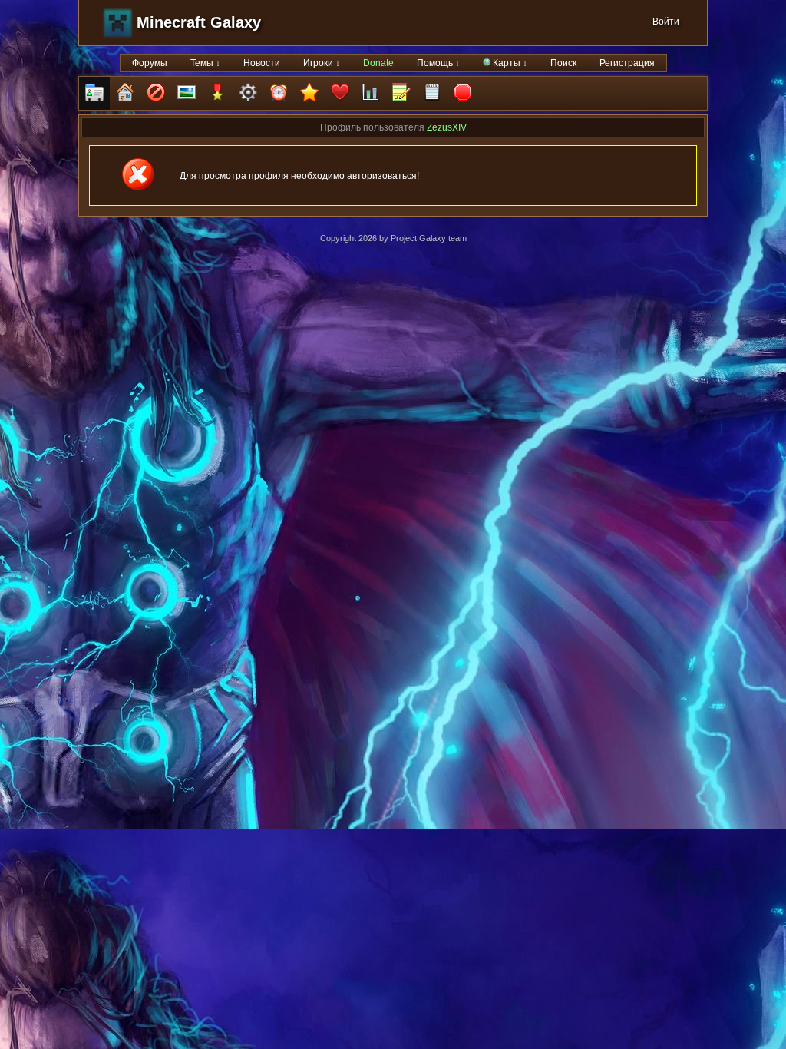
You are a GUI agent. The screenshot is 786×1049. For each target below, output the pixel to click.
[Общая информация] (94, 93)
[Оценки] (309, 93)
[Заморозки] (278, 93)
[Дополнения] (248, 93)
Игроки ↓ (321, 63)
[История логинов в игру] (401, 93)
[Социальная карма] (370, 93)
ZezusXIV (447, 127)
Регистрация (627, 63)
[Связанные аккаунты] (340, 93)
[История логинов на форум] (432, 93)
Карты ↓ (508, 63)
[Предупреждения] (462, 93)
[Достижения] (217, 93)
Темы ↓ (205, 63)
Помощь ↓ (438, 63)
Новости (261, 63)
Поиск (563, 63)
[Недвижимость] (125, 93)
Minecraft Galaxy (199, 22)
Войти (665, 21)
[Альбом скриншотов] (186, 93)
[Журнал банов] (155, 93)
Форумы (149, 63)
